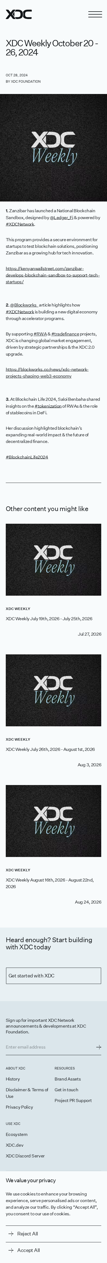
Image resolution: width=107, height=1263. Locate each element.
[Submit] (98, 1047)
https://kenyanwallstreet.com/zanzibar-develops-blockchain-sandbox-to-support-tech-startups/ (53, 275)
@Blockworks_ (24, 305)
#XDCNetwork (20, 224)
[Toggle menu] (95, 14)
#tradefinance (65, 334)
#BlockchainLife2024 (27, 456)
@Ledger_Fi (61, 217)
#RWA (40, 334)
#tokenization (48, 406)
